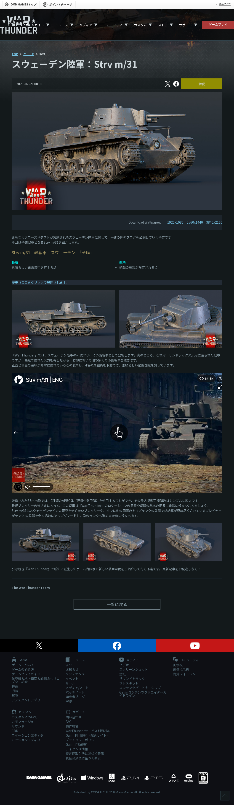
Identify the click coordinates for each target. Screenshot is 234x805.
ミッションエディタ (26, 739)
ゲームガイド (34, 25)
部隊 (15, 695)
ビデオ (124, 664)
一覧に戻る (117, 604)
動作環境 (72, 726)
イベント (72, 678)
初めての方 (225, 4)
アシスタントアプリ (26, 700)
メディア (86, 25)
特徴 (15, 686)
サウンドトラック (132, 678)
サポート (185, 25)
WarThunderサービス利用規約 (88, 730)
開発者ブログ (75, 696)
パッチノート (75, 692)
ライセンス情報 (77, 749)
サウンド (18, 726)
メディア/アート (77, 687)
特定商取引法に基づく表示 (85, 753)
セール (70, 683)
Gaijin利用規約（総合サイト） (88, 735)
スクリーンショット (133, 669)
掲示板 (178, 664)
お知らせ (72, 669)
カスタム (140, 25)
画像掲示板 (181, 669)
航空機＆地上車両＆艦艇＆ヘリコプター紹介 (36, 680)
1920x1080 (175, 222)
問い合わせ (74, 717)
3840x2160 (214, 222)
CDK (15, 730)
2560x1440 (195, 222)
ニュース (62, 25)
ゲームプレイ (218, 24)
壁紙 (122, 674)
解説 (202, 84)
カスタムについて (24, 717)
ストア (163, 25)
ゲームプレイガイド (26, 674)
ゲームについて (23, 664)
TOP (15, 54)
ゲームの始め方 (23, 669)
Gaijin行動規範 (76, 744)
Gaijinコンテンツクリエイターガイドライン (142, 694)
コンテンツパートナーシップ (140, 687)
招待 (15, 690)
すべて (70, 664)
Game (23, 660)
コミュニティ (113, 25)
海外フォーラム (184, 674)
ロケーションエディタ (27, 735)
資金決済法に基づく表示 (83, 758)
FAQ (69, 721)
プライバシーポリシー (82, 739)
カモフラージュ (23, 721)
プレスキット (128, 683)
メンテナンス (75, 674)
